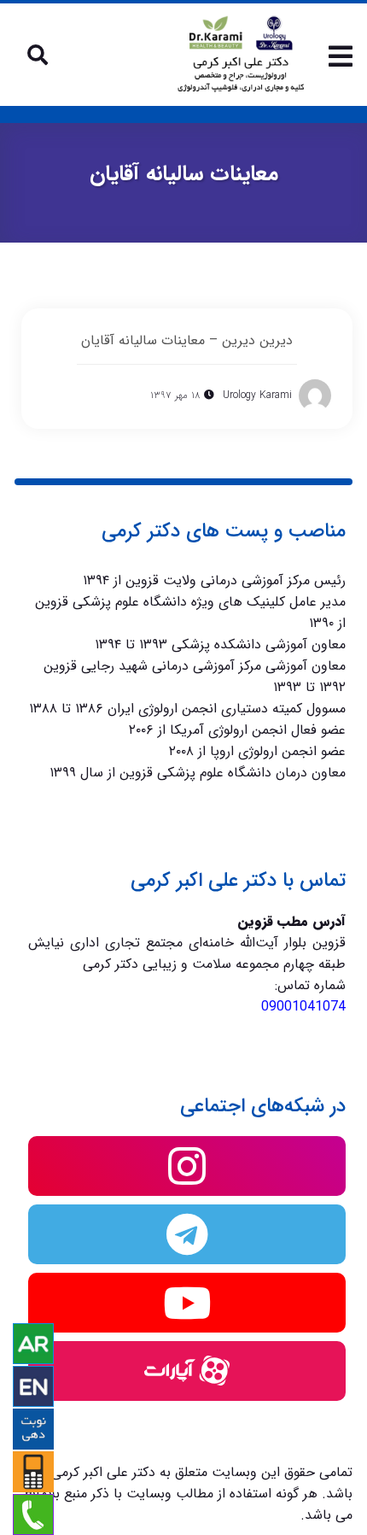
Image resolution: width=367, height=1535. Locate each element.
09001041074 (303, 1006)
